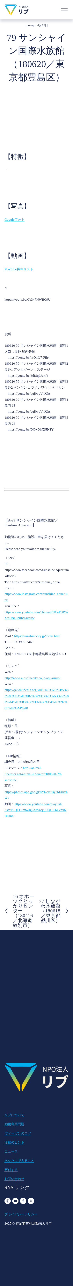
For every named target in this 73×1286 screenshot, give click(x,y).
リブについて (14, 1115)
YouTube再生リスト (18, 269)
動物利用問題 (14, 1124)
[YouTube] (15, 1201)
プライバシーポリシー (21, 1214)
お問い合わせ (14, 1179)
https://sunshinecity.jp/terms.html (37, 636)
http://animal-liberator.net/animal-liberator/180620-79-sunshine (33, 774)
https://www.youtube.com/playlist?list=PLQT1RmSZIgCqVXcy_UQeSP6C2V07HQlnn (35, 810)
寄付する (11, 1170)
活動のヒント (14, 1142)
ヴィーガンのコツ (17, 1133)
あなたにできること (19, 1161)
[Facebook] (23, 1201)
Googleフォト (14, 219)
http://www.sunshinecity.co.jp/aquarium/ (32, 678)
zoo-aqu (30, 25)
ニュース (11, 1151)
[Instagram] (7, 1201)
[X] (31, 1201)
